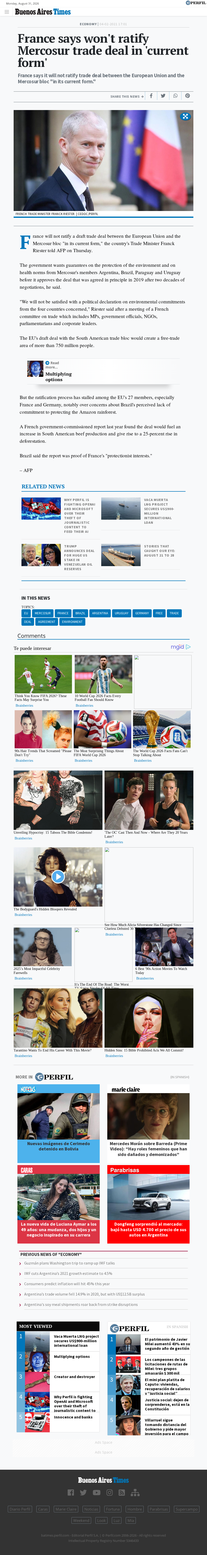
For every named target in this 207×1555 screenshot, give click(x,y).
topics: (28, 607)
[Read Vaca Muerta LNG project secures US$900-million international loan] (121, 501)
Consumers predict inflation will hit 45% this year (67, 1283)
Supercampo (187, 1509)
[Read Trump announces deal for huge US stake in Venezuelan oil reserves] (41, 547)
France (63, 613)
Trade (174, 613)
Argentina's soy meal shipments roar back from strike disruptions (81, 1304)
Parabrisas (159, 1509)
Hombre (134, 1509)
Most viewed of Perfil (149, 1329)
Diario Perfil (20, 1509)
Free (159, 613)
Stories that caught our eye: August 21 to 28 (159, 551)
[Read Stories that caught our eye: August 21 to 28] (121, 547)
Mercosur (43, 613)
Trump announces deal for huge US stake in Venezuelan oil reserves (79, 557)
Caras (43, 1509)
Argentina (100, 613)
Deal (27, 622)
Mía (130, 1520)
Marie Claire (66, 1509)
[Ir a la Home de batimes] (103, 1480)
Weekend (81, 1520)
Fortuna (113, 1509)
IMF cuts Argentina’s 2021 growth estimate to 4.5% (68, 1273)
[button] (185, 117)
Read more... (52, 365)
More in (24, 1077)
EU (26, 613)
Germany (142, 613)
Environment (72, 622)
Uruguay (121, 613)
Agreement (46, 622)
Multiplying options (58, 376)
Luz (117, 1520)
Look (101, 1520)
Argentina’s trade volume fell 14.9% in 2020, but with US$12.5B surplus (84, 1294)
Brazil (80, 613)
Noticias (91, 1509)
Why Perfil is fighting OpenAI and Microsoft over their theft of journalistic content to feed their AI (79, 515)
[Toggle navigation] (8, 11)
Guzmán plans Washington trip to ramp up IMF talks (69, 1263)
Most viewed (35, 1326)
